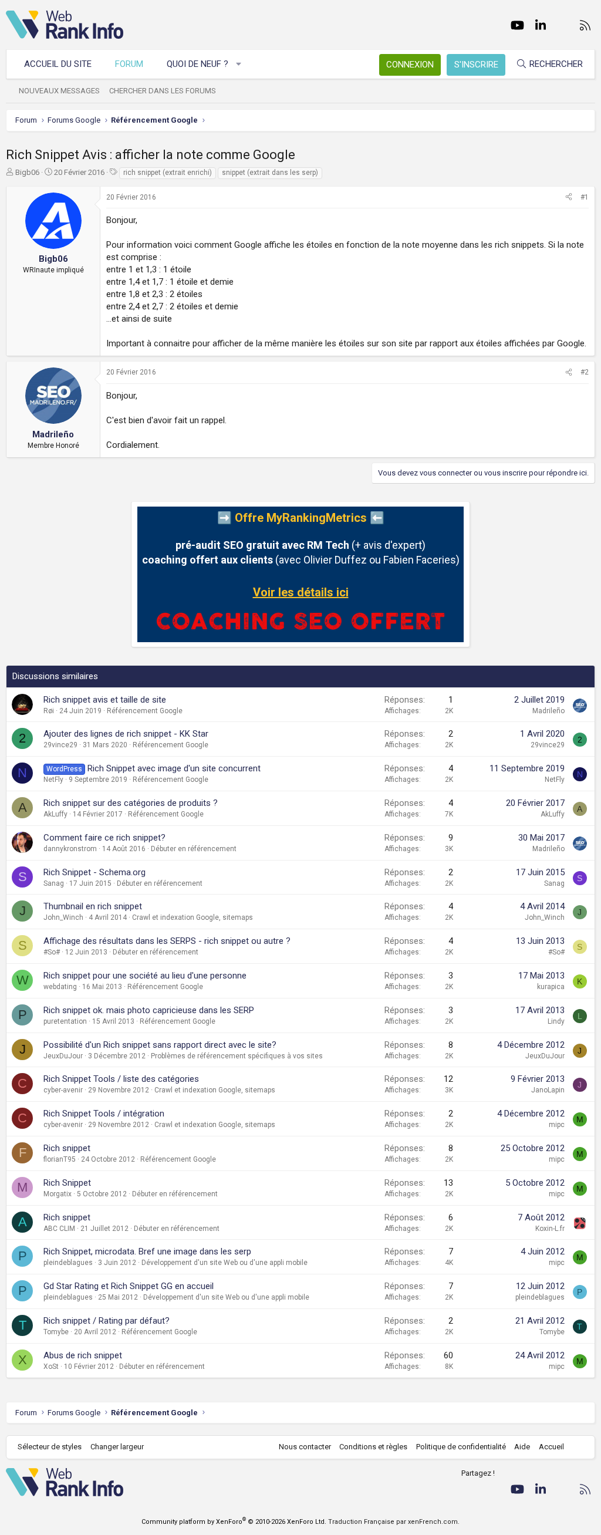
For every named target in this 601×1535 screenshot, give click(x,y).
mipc (557, 1125)
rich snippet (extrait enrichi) (167, 172)
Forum (129, 64)
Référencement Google (145, 711)
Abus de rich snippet (82, 1355)
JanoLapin (548, 1090)
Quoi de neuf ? (197, 64)
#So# (51, 952)
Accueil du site (58, 64)
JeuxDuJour (63, 1056)
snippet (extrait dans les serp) (270, 172)
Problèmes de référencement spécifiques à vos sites (237, 1056)
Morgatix (57, 1194)
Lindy (556, 1021)
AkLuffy (55, 814)
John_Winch (63, 917)
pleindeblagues (68, 1263)
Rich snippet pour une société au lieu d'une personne (145, 975)
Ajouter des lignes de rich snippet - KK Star (125, 733)
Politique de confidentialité (461, 1446)
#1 (584, 197)
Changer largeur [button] (117, 1446)
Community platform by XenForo (233, 1522)
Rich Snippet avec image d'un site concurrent (174, 768)
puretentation (65, 1021)
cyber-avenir (63, 1090)
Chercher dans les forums (162, 90)
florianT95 (59, 1159)
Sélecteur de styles (50, 1446)
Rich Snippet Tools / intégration (103, 1113)
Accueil (551, 1446)
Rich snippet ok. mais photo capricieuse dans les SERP (148, 1010)
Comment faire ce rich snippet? (104, 837)
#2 (584, 372)
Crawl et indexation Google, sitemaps (192, 917)
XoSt (51, 1366)
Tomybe (56, 1332)
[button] (239, 64)
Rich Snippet (67, 1183)
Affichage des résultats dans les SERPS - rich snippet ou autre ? (167, 941)
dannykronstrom (70, 849)
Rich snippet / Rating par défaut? (106, 1320)
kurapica (551, 987)
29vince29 (60, 745)
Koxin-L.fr (550, 1228)
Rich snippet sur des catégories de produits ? (130, 803)
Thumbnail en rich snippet (92, 906)
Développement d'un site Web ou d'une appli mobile (224, 1263)
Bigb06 (27, 172)
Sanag (53, 883)
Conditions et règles (373, 1446)
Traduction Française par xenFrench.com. (394, 1522)
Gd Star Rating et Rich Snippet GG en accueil (128, 1286)
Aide (522, 1446)
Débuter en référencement (194, 849)
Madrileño (548, 711)
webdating (60, 987)
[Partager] (568, 197)
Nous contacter (305, 1446)
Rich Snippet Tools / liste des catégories (121, 1079)
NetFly (53, 779)
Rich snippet (66, 1148)
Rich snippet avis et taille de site (104, 699)
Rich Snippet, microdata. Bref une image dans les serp (147, 1251)
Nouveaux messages (59, 90)
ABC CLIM (59, 1228)
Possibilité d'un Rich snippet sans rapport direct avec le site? (159, 1045)
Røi (48, 711)
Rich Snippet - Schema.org (94, 872)
